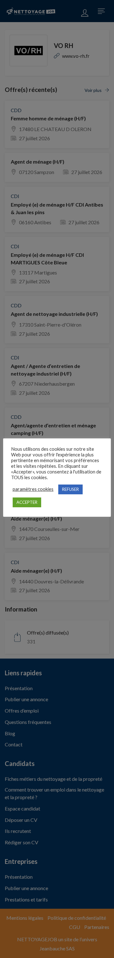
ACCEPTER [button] (26, 502)
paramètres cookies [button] (33, 489)
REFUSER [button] (70, 489)
